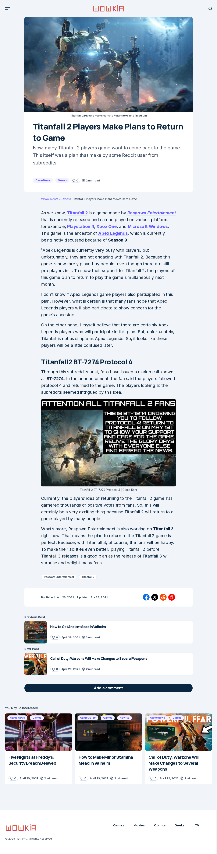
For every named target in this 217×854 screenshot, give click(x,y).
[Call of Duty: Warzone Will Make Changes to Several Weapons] (35, 664)
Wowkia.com (49, 199)
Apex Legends (113, 233)
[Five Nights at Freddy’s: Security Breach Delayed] (38, 732)
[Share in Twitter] (154, 597)
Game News (42, 180)
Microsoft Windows (148, 226)
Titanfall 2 (77, 212)
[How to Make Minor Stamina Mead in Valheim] (108, 732)
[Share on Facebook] (146, 597)
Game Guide (88, 717)
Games (62, 180)
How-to (124, 717)
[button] (8, 8)
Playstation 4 (80, 226)
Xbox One (106, 226)
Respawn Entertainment (151, 212)
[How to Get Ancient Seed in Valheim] (35, 632)
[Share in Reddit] (163, 597)
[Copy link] (171, 597)
